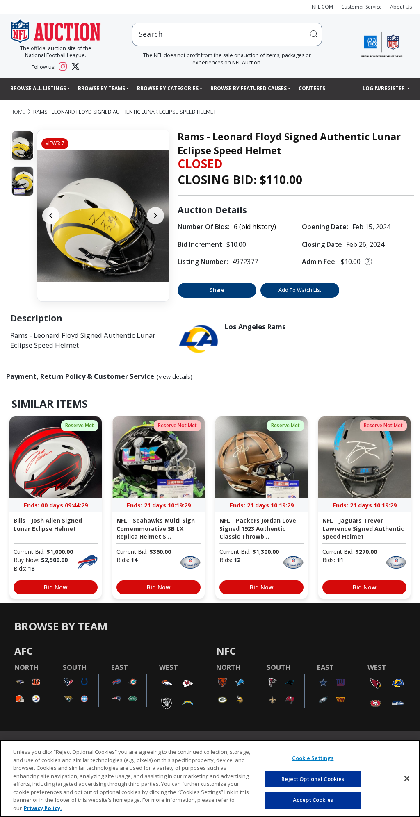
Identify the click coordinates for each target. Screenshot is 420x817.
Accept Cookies (313, 799)
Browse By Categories (168, 88)
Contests (312, 88)
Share (217, 290)
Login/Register (384, 88)
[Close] (407, 778)
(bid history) (257, 226)
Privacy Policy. (43, 808)
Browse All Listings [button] (38, 88)
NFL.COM (322, 6)
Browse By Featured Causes (248, 88)
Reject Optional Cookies (312, 779)
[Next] (155, 215)
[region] (210, 778)
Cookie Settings (312, 758)
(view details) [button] (174, 376)
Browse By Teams (101, 88)
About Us (401, 6)
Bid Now (55, 587)
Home (17, 111)
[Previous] (50, 215)
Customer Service (361, 6)
